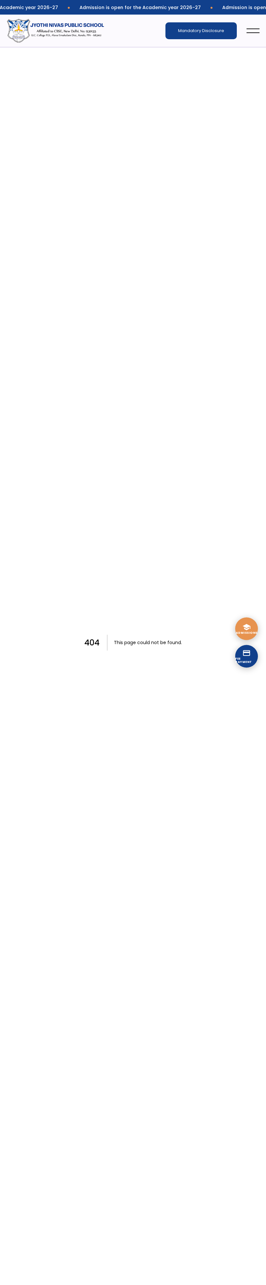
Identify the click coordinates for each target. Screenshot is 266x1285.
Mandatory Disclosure (201, 31)
